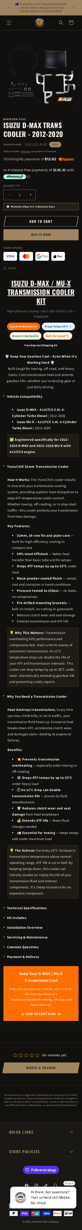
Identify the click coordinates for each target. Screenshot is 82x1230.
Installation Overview (25, 927)
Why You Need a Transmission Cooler (37, 696)
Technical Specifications (27, 908)
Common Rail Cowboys (45, 1221)
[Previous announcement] (8, 7)
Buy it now (41, 234)
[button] (9, 23)
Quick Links (21, 1132)
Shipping (25, 151)
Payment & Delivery (23, 957)
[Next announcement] (74, 7)
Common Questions (23, 947)
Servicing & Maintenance (27, 937)
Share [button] (12, 268)
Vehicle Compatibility (25, 396)
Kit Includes (16, 918)
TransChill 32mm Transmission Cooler (38, 466)
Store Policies (24, 1151)
